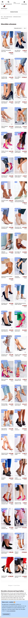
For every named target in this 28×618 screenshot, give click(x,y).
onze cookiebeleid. (11, 611)
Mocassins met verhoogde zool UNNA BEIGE (18, 228)
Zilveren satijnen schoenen (17, 553)
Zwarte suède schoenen (4, 577)
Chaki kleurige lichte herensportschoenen (19, 201)
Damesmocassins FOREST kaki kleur (6, 277)
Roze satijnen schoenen (18, 78)
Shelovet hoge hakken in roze (18, 503)
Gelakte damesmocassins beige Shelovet (20, 304)
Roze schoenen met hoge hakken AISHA (4, 380)
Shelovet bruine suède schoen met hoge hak (4, 454)
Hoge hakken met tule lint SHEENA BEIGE (4, 430)
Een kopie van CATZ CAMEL (18, 252)
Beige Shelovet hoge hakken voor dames (18, 177)
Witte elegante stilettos (4, 127)
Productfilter (14, 11)
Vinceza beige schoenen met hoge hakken (4, 405)
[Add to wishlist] (12, 48)
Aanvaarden (6, 614)
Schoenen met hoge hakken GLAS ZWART (4, 103)
